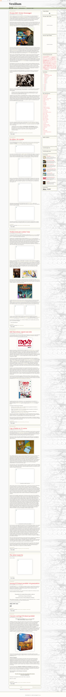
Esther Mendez (30, 203)
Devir (12, 236)
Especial (53, 59)
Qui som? (15, 8)
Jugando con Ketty (45, 114)
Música (54, 64)
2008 (44, 88)
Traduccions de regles (30, 8)
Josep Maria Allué (52, 62)
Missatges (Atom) (27, 689)
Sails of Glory (31, 238)
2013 (44, 73)
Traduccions (22, 325)
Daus (49, 59)
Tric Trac (44, 134)
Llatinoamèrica (45, 63)
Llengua (48, 63)
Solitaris (55, 67)
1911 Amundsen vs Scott (21, 143)
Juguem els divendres (45, 118)
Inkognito (38, 279)
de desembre (46, 74)
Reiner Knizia (54, 66)
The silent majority (16, 555)
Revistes (47, 67)
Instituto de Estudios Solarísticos (47, 112)
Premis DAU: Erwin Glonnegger (21, 13)
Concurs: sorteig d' (22, 616)
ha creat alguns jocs (14, 50)
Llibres (26, 132)
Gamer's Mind (44, 109)
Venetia (18, 317)
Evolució (52, 60)
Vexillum (55, 68)
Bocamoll (55, 56)
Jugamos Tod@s (45, 113)
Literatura (55, 62)
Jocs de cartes (22, 225)
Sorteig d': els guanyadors (24, 583)
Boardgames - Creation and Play (47, 98)
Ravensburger (19, 25)
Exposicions (54, 60)
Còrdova (54, 58)
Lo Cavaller (52, 63)
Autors (19, 132)
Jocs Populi (48, 181)
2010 (44, 86)
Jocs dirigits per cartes (48, 62)
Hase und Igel (23, 60)
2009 (44, 87)
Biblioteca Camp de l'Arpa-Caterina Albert (21, 412)
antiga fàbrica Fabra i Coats (32, 350)
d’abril (45, 80)
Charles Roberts (50, 57)
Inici (21, 687)
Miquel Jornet (51, 64)
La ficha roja (44, 123)
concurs (18, 586)
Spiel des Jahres (30, 132)
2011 (44, 85)
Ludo (18, 355)
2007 (44, 89)
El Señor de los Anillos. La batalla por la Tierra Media (25, 261)
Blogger (39, 695)
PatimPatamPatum (22, 8)
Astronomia (44, 56)
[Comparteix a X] (12, 134)
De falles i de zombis (17, 139)
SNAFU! (44, 129)
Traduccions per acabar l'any (20, 232)
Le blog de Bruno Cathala (46, 124)
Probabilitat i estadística (46, 66)
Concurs (19, 609)
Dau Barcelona (22, 132)
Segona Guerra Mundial (51, 67)
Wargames (47, 69)
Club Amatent (44, 103)
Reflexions (51, 66)
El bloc (11, 8)
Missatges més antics (36, 687)
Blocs (53, 56)
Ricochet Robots (27, 317)
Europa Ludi (49, 60)
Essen (55, 59)
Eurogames (19, 548)
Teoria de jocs (48, 68)
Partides (50, 65)
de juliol (45, 79)
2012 (44, 84)
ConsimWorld (44, 104)
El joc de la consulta (35, 143)
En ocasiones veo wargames (46, 108)
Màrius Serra (54, 63)
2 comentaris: (12, 681)
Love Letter (21, 432)
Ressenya (27, 548)
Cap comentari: (12, 547)
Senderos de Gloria (33, 234)
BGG (52, 56)
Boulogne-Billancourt (45, 57)
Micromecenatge (27, 225)
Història (44, 61)
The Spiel (44, 133)
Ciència (53, 57)
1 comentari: (12, 131)
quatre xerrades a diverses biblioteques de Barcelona (21, 378)
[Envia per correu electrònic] (10, 134)
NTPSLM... (44, 128)
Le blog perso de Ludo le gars (46, 125)
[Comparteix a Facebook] (13, 134)
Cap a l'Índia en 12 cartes (18, 428)
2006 (44, 90)
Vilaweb (43, 69)
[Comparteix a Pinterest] (14, 134)
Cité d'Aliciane (44, 102)
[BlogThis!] (11, 134)
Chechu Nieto (25, 363)
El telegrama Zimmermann (46, 107)
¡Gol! (35, 261)
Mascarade (27, 432)
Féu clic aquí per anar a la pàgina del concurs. (25, 673)
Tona (50, 68)
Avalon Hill (50, 56)
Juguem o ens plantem (45, 119)
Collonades (49, 58)
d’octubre (45, 78)
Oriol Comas (29, 52)
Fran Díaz (18, 361)
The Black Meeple (45, 130)
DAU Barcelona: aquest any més (21, 332)
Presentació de (50, 164)
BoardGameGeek (45, 97)
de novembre (46, 77)
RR (18, 432)
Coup (24, 432)
